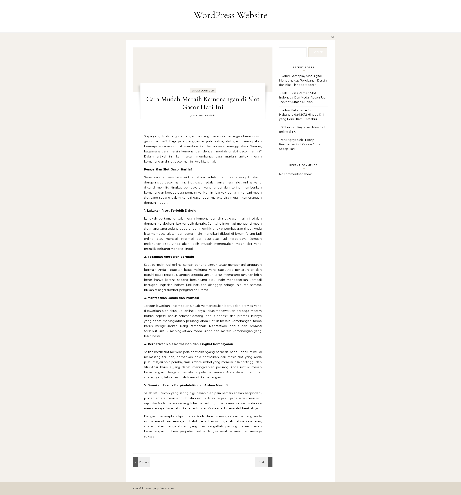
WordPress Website (230, 15)
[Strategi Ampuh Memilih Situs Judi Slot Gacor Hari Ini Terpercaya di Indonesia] (264, 462)
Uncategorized (203, 90)
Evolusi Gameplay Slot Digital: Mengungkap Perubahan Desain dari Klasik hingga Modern (303, 80)
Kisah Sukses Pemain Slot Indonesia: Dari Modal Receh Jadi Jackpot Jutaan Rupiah (302, 97)
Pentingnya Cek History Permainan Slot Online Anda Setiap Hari (299, 144)
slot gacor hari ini (171, 182)
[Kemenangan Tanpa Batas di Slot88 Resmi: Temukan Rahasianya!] (141, 462)
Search (318, 52)
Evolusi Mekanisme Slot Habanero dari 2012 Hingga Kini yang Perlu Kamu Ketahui (301, 115)
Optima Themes (164, 488)
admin (211, 115)
